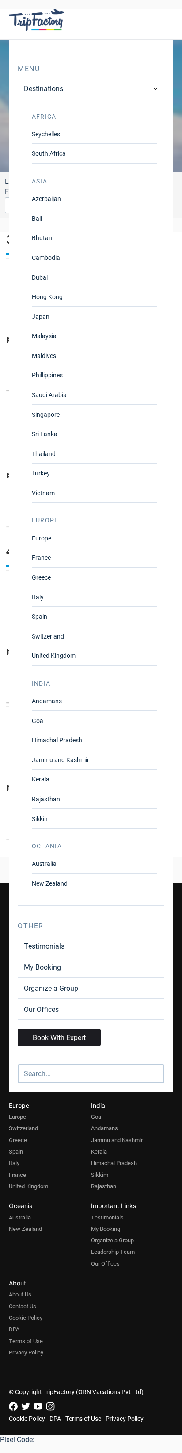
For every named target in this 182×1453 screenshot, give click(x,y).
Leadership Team (113, 1252)
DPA (14, 1329)
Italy (38, 597)
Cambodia (46, 257)
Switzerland (48, 636)
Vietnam (43, 493)
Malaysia (44, 336)
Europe (41, 538)
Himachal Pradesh (57, 740)
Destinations (43, 88)
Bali (37, 218)
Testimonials (44, 945)
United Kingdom (54, 655)
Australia (44, 863)
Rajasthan (46, 799)
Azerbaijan (46, 198)
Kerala (40, 779)
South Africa (49, 153)
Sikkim (40, 818)
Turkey (41, 473)
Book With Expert (59, 1037)
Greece (41, 577)
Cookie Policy (25, 1318)
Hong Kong (47, 296)
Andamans (47, 701)
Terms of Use (26, 1341)
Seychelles (46, 134)
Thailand (44, 453)
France (41, 557)
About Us (20, 1294)
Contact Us (22, 1306)
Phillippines (47, 375)
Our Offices (41, 1009)
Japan (40, 316)
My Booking (42, 966)
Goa (37, 720)
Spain (39, 616)
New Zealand (50, 883)
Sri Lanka (44, 434)
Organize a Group (51, 988)
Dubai (40, 277)
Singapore (46, 414)
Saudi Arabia (49, 395)
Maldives (44, 355)
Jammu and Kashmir (60, 760)
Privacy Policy (26, 1352)
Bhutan (42, 238)
